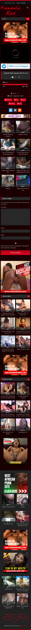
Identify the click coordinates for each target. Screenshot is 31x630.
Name (3, 228)
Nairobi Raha (22, 614)
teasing (12, 103)
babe (23, 99)
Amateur (9, 99)
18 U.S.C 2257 (9, 620)
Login (17, 3)
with (20, 103)
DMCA (18, 620)
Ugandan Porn (23, 625)
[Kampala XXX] (13, 11)
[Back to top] (26, 625)
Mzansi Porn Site (22, 618)
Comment (3, 207)
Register (23, 3)
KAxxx (18, 93)
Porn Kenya (19, 616)
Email (3, 235)
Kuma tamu (11, 618)
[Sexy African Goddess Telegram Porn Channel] (15, 68)
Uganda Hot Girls (10, 614)
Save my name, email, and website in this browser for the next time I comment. (15, 247)
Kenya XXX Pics (8, 616)
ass (17, 99)
